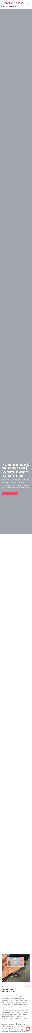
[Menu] (28, 4)
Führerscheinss (12, 3)
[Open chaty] (28, 1029)
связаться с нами (10, 493)
